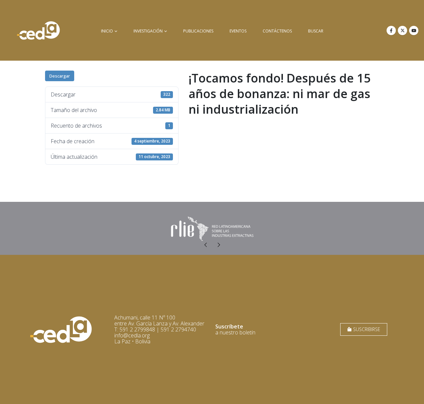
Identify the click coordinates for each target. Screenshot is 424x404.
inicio (107, 31)
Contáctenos (277, 31)
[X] (402, 30)
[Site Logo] (38, 30)
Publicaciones (198, 31)
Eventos (238, 31)
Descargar (59, 76)
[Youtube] (413, 30)
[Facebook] (391, 30)
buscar (315, 31)
